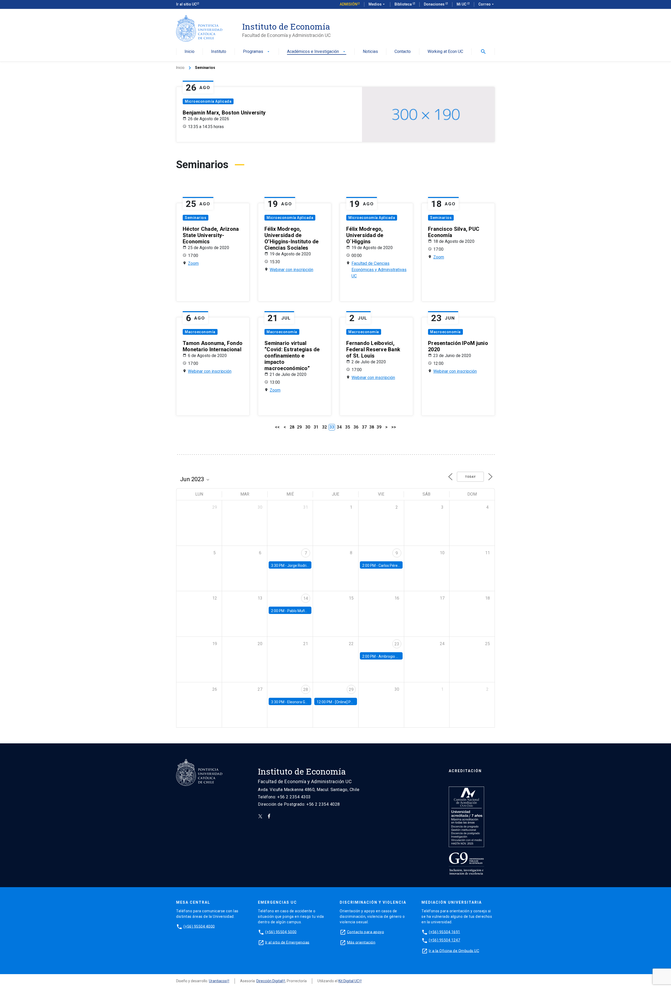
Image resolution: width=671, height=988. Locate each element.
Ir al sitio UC (186, 4)
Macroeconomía (200, 332)
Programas (256, 52)
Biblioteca (403, 4)
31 (316, 427)
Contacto (402, 52)
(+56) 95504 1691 (444, 932)
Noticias (370, 52)
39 (379, 427)
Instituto (218, 52)
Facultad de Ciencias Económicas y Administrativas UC (379, 269)
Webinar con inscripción (291, 269)
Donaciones (434, 4)
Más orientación (361, 942)
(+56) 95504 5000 (281, 932)
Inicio (189, 52)
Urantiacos (218, 981)
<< (277, 427)
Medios (377, 4)
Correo (486, 4)
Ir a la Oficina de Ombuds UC (454, 950)
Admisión (348, 4)
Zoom (193, 263)
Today (470, 477)
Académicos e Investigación (316, 52)
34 (339, 427)
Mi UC (462, 4)
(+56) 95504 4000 (199, 926)
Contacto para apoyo (365, 932)
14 (305, 598)
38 (371, 427)
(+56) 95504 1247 (444, 940)
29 (299, 427)
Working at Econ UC (445, 52)
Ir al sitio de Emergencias (287, 942)
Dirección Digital (269, 981)
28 (292, 427)
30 (307, 427)
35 (347, 427)
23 (396, 643)
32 (324, 427)
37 (364, 427)
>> (393, 427)
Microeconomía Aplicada (208, 101)
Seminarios (195, 218)
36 (356, 427)
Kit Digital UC (348, 981)
